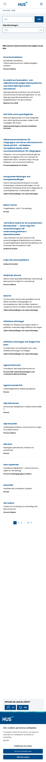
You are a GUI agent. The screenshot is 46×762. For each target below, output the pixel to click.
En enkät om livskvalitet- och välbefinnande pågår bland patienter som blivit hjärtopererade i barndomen (22, 84)
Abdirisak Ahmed (12, 275)
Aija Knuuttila (10, 423)
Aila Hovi (7, 444)
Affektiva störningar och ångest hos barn (21, 343)
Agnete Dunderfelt (12, 385)
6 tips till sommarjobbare (16, 260)
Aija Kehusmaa (11, 403)
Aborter (7, 295)
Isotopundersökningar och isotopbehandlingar (16, 178)
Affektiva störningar (13, 321)
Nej (25, 707)
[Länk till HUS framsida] (23, 4)
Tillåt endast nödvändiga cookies (23, 751)
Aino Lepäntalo (11, 464)
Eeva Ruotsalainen (12, 57)
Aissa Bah (8, 485)
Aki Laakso (8, 503)
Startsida (7, 10)
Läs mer (6, 740)
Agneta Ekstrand (12, 365)
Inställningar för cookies (23, 746)
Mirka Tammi (10, 205)
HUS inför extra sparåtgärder (18, 114)
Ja (13, 707)
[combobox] (23, 19)
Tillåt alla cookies (23, 757)
